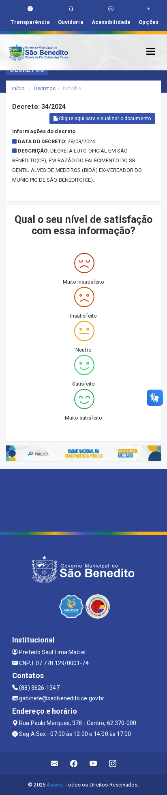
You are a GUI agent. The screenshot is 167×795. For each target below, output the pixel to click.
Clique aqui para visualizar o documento (104, 118)
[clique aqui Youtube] (93, 764)
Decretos (45, 88)
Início (18, 88)
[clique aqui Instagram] (113, 764)
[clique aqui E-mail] (54, 764)
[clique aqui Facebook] (74, 764)
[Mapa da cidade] (83, 499)
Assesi (55, 785)
